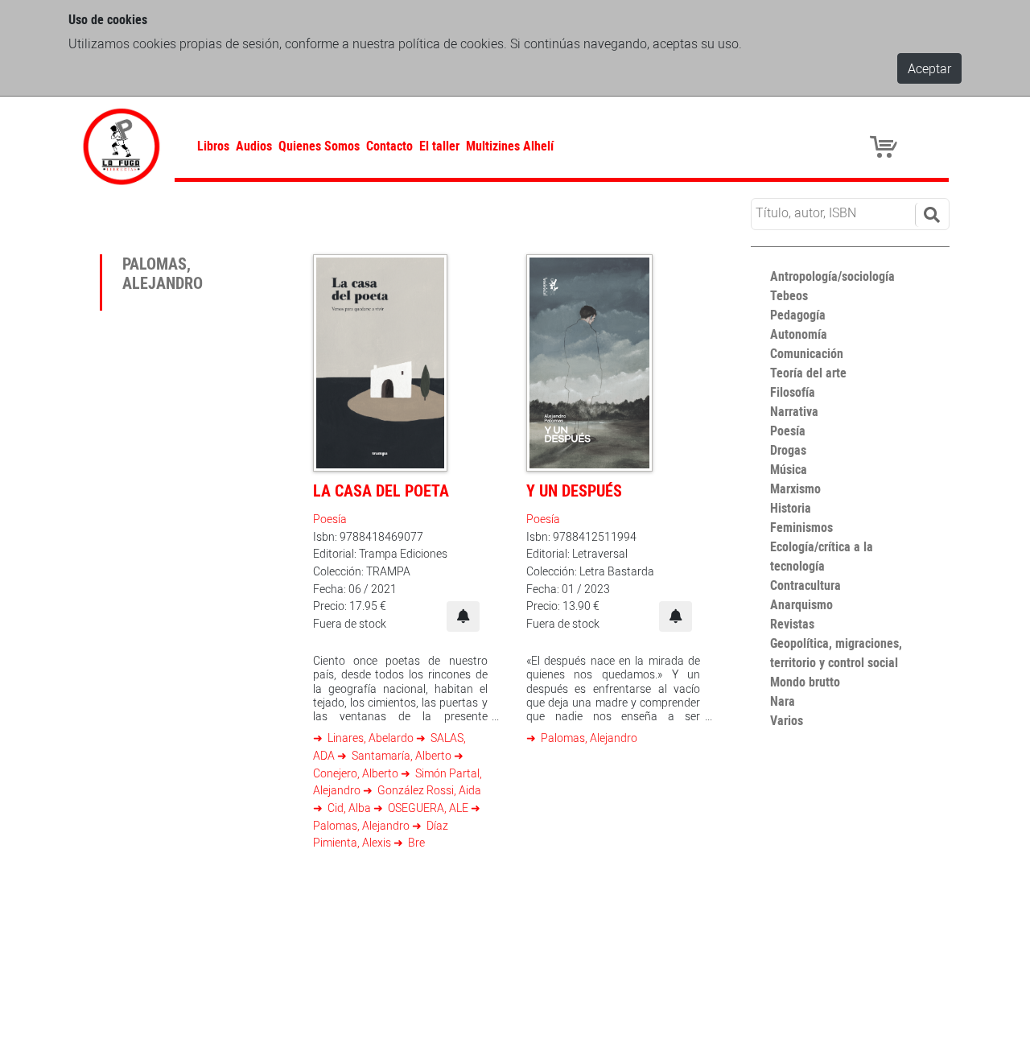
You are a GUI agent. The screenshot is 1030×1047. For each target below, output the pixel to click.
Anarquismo (801, 604)
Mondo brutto (805, 681)
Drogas (788, 450)
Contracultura (805, 585)
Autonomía (798, 334)
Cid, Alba (349, 807)
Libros (213, 146)
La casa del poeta (381, 490)
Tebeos (789, 295)
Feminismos (801, 527)
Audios (254, 146)
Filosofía (792, 392)
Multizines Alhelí (510, 146)
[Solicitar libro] (463, 616)
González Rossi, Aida (428, 790)
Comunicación (806, 353)
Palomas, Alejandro (587, 737)
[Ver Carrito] (886, 145)
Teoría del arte (808, 372)
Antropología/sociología (832, 276)
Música (788, 469)
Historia (790, 508)
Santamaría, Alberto (401, 755)
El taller (439, 146)
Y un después (574, 490)
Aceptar (929, 68)
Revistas (792, 624)
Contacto (389, 146)
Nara (782, 701)
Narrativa (794, 411)
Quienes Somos (319, 146)
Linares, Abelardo (370, 737)
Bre (415, 842)
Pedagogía (798, 315)
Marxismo (795, 488)
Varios (786, 720)
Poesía (330, 518)
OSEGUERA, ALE (428, 807)
